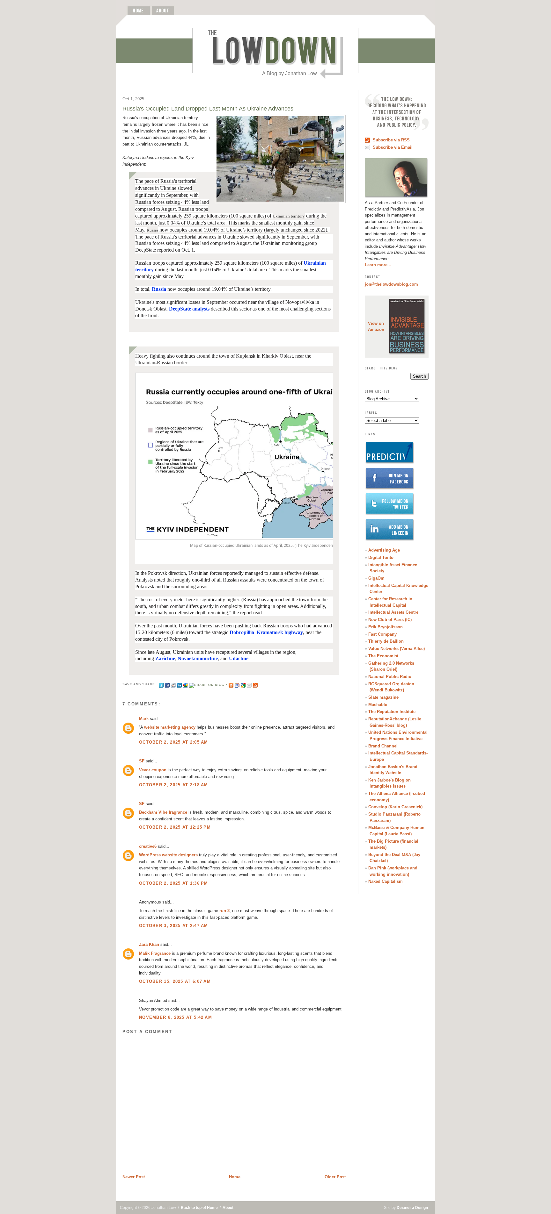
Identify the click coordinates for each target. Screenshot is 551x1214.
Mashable (377, 704)
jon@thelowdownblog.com (391, 284)
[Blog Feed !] (255, 684)
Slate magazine (383, 697)
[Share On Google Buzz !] (185, 684)
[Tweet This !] (161, 684)
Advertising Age (384, 550)
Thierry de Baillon (386, 641)
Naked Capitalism (385, 881)
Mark (144, 718)
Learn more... (378, 264)
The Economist (383, 655)
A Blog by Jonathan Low (289, 73)
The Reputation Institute (391, 711)
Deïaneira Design (412, 1207)
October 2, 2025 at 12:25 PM (175, 827)
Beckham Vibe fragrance (163, 812)
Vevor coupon (152, 770)
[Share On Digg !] (208, 684)
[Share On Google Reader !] (237, 684)
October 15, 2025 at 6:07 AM (175, 981)
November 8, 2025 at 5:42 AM (175, 1017)
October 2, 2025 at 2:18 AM (173, 784)
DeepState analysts (189, 308)
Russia (159, 289)
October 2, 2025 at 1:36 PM (173, 883)
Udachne (238, 658)
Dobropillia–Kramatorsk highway (266, 632)
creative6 (148, 846)
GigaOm (376, 578)
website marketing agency (169, 727)
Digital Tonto (380, 557)
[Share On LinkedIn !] (179, 684)
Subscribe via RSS (391, 140)
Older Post (335, 1177)
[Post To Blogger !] (231, 684)
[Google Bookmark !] (243, 684)
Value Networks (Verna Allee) (396, 648)
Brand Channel (383, 746)
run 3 (224, 910)
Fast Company (382, 634)
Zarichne (165, 658)
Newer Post (133, 1177)
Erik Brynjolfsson (385, 627)
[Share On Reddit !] (173, 684)
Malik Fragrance (155, 953)
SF (141, 761)
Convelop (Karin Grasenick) (395, 806)
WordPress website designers (168, 855)
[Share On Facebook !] (167, 684)
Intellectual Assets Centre (393, 612)
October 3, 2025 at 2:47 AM (173, 925)
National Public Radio (389, 676)
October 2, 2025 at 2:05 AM (173, 742)
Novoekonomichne (198, 658)
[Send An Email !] (249, 684)
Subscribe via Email (393, 147)
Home (234, 1177)
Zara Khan (149, 944)
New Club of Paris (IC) (390, 619)
